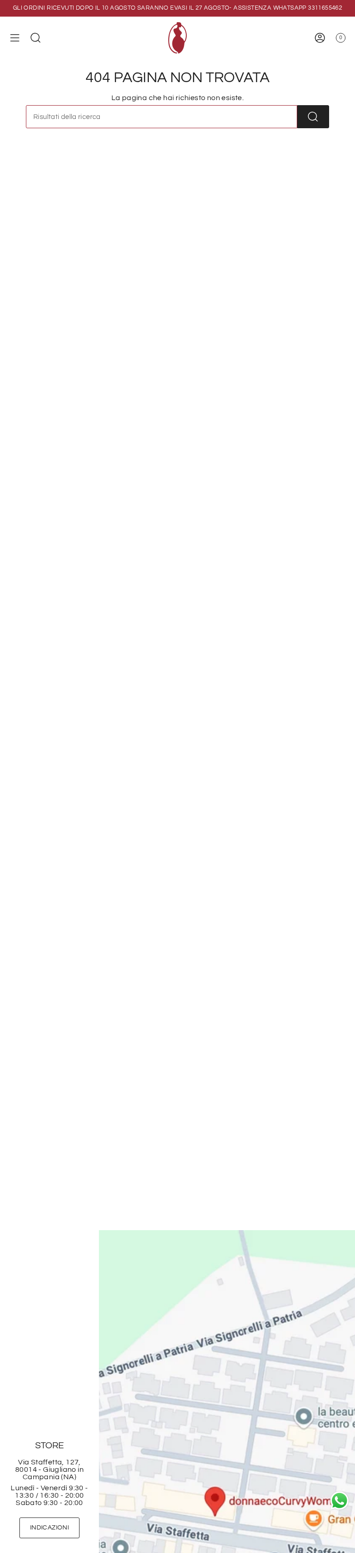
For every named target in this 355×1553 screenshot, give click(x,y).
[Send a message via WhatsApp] (339, 1500)
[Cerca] (313, 116)
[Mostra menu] (15, 38)
